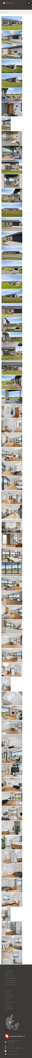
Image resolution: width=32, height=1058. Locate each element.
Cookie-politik (9, 1008)
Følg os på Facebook (13, 1051)
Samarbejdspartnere (11, 982)
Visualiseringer (9, 995)
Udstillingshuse (10, 971)
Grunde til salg (9, 973)
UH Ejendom (9, 1006)
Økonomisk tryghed (11, 980)
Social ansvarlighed (11, 984)
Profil (7, 999)
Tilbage (6, 12)
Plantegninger (9, 997)
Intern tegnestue (10, 975)
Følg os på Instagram (13, 1054)
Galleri (7, 993)
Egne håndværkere (10, 978)
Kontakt (8, 1004)
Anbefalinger (9, 990)
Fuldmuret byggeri (10, 1002)
